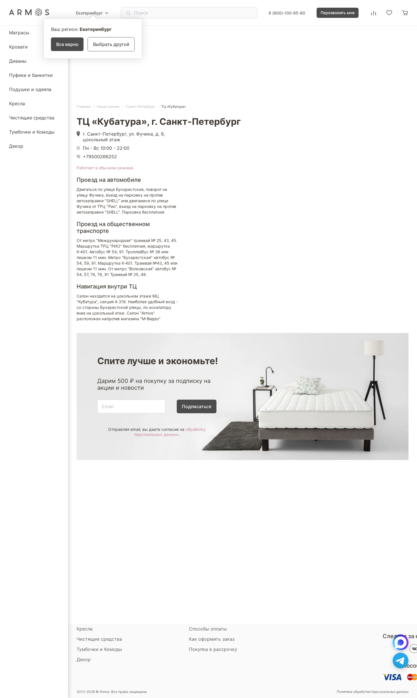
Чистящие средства (31, 118)
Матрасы (19, 32)
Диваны (17, 61)
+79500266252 (100, 156)
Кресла (17, 103)
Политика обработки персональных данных (372, 692)
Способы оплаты (208, 629)
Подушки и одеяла (30, 89)
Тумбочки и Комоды (31, 132)
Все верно (67, 44)
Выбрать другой (111, 44)
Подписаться (196, 406)
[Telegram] (400, 661)
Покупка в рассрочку (213, 649)
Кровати (18, 47)
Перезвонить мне (338, 12)
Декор (16, 146)
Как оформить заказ (212, 639)
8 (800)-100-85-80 (287, 12)
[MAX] (400, 642)
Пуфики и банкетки (31, 75)
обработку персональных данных (170, 432)
